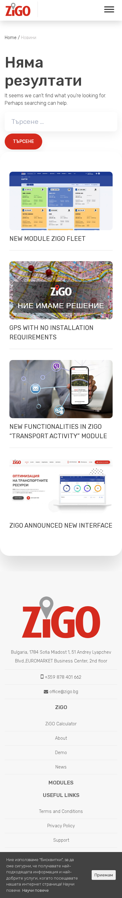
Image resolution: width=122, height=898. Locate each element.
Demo (61, 752)
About (61, 738)
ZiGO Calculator (61, 724)
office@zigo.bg (63, 691)
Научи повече (35, 890)
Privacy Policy (61, 826)
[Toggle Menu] (109, 9)
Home (11, 37)
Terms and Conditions (61, 811)
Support (61, 840)
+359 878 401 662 (62, 677)
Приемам (103, 875)
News (61, 767)
